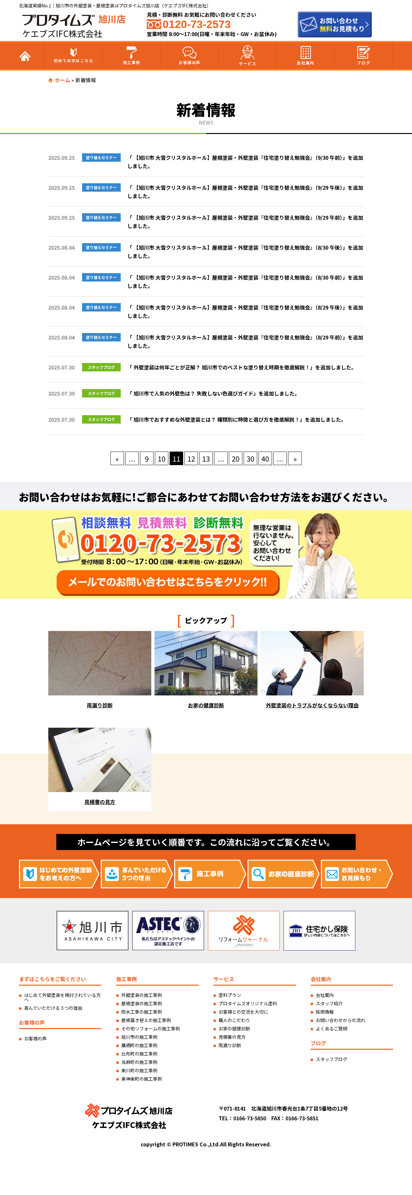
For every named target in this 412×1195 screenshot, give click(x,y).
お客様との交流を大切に (243, 1011)
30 (250, 458)
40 (265, 458)
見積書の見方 (232, 1037)
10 (161, 458)
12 (191, 458)
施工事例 (131, 62)
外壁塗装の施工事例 (141, 995)
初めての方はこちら (73, 60)
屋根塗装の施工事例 (141, 1003)
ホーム (62, 80)
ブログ (363, 62)
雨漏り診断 (230, 1045)
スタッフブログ (331, 1059)
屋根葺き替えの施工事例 (146, 1020)
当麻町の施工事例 (139, 1062)
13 (206, 458)
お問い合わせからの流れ (340, 1020)
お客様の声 (190, 62)
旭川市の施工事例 (139, 1037)
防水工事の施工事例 (141, 1011)
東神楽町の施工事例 (141, 1078)
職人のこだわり (234, 1020)
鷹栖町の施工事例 (139, 1045)
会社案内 (305, 62)
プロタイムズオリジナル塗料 (248, 1003)
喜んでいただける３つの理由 (53, 1008)
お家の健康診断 (234, 1028)
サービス (247, 63)
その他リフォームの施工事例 (150, 1028)
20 (235, 458)
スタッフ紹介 (329, 1003)
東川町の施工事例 (139, 1070)
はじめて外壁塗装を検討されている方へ (62, 997)
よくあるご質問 (331, 1028)
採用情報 (325, 1011)
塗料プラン (230, 995)
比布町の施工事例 (139, 1053)
